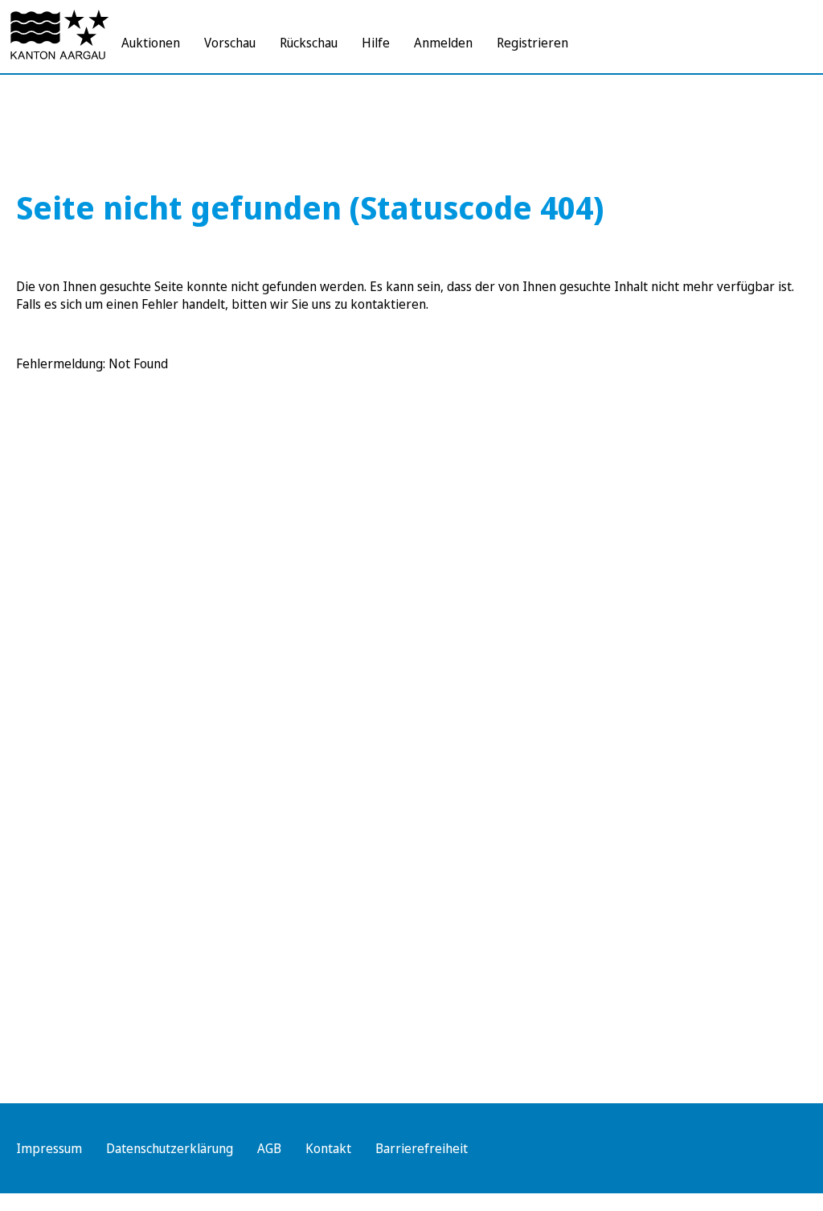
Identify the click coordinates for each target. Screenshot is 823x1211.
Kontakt (328, 1148)
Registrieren (532, 42)
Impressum (49, 1148)
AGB (269, 1148)
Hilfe (376, 42)
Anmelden (443, 42)
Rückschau (309, 42)
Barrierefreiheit (421, 1148)
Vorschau (230, 42)
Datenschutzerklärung (169, 1148)
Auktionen (150, 42)
